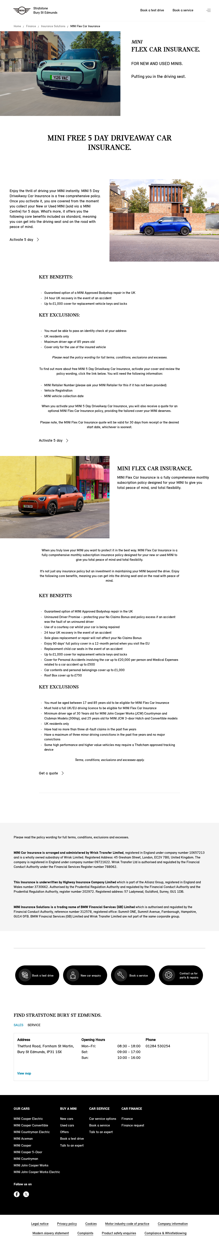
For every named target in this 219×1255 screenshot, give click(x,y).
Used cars (67, 1125)
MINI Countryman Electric (32, 1132)
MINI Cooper (22, 1145)
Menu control (209, 10)
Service (34, 1025)
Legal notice (40, 1224)
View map (24, 1073)
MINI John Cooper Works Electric (37, 1172)
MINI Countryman (26, 1159)
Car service (99, 1109)
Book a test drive (152, 10)
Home (17, 26)
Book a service (183, 10)
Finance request (132, 1125)
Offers (64, 1132)
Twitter (26, 1194)
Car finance (131, 1109)
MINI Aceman (23, 1139)
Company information (173, 1224)
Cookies (91, 1224)
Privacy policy (67, 1224)
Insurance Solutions (53, 26)
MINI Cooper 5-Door (28, 1152)
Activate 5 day (21, 239)
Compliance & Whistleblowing (165, 1233)
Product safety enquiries (119, 1233)
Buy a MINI (68, 1109)
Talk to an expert (72, 1145)
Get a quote (48, 773)
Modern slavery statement (51, 1233)
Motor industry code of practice (127, 1224)
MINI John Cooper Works (31, 1165)
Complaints (85, 1233)
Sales (18, 1025)
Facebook (16, 1194)
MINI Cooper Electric (28, 1119)
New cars (66, 1119)
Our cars (22, 1109)
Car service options (102, 1119)
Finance (31, 26)
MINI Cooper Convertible (31, 1125)
